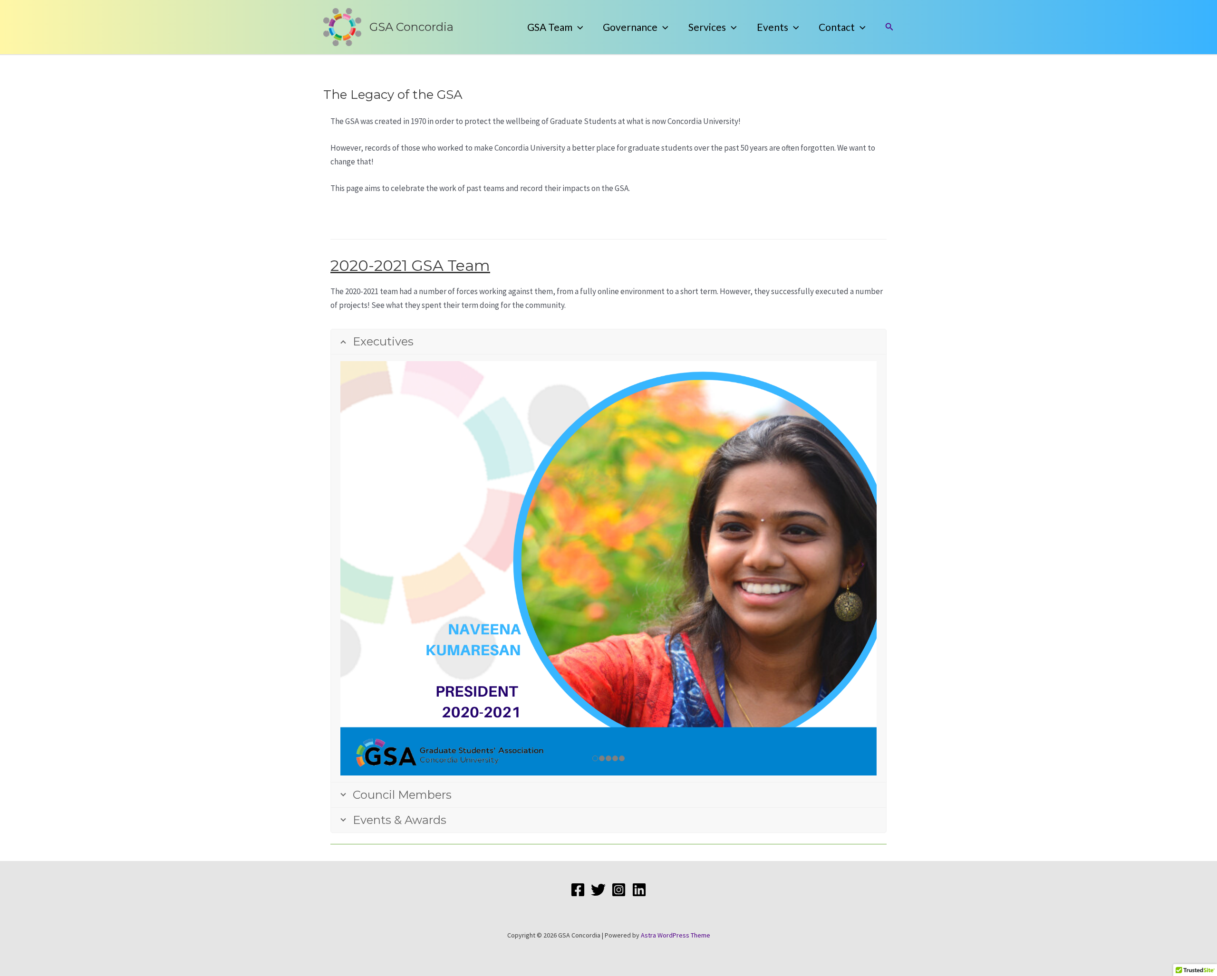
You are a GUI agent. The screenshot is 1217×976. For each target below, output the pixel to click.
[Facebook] (577, 889)
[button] (577, 27)
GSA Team (549, 27)
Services (707, 27)
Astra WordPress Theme (675, 935)
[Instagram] (618, 889)
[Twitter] (598, 889)
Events (772, 27)
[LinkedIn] (639, 889)
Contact (837, 27)
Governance (630, 27)
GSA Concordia (411, 27)
